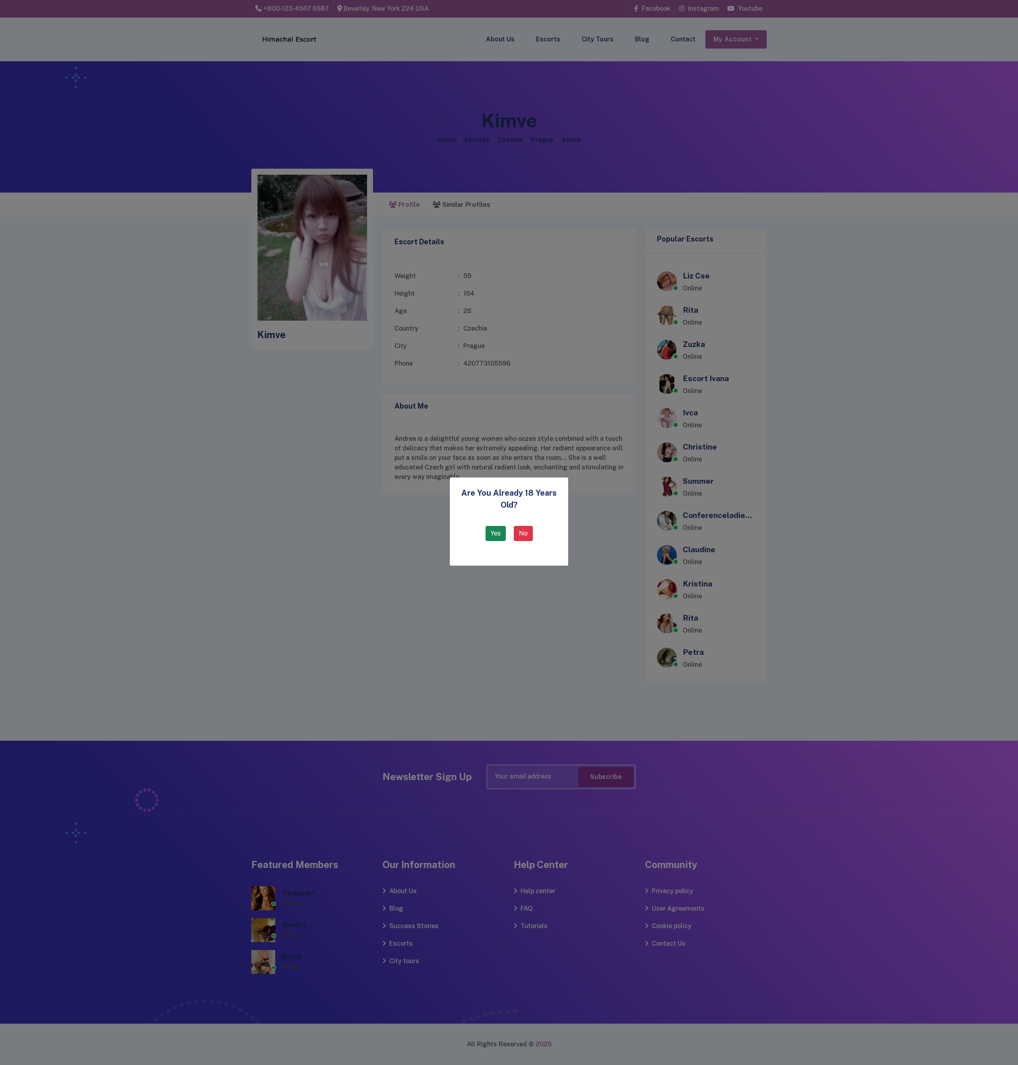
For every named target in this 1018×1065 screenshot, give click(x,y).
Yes (496, 533)
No (523, 533)
